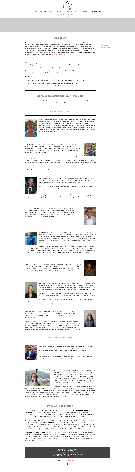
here (74, 103)
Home (35, 11)
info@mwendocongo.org (58, 54)
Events (70, 11)
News (77, 11)
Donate (71, 14)
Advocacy (61, 11)
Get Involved (86, 11)
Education (51, 11)
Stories (63, 14)
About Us (97, 11)
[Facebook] (67, 464)
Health (42, 11)
